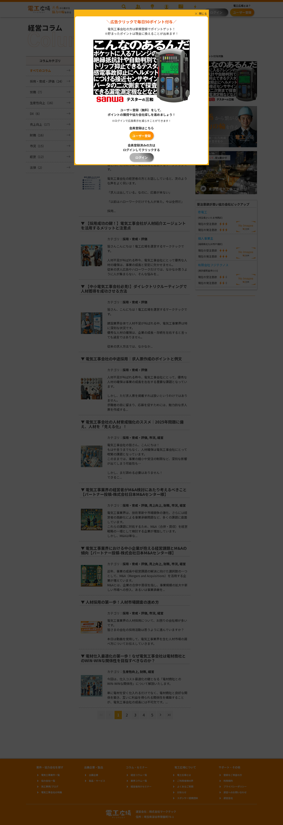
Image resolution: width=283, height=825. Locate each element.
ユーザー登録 (141, 135)
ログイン (141, 157)
